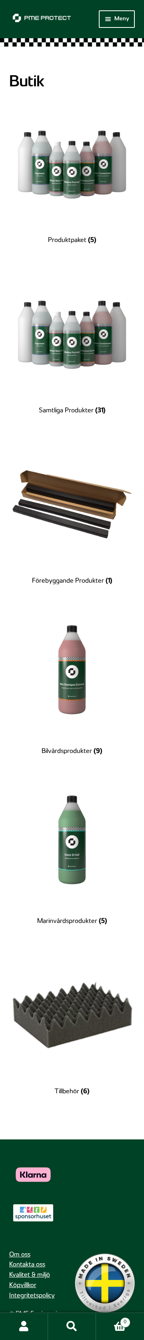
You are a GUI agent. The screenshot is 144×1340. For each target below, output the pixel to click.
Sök (72, 1326)
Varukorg (111, 1319)
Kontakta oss (27, 1265)
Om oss (19, 1255)
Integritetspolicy (32, 1296)
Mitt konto (24, 1326)
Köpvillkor (22, 1286)
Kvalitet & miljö (29, 1275)
